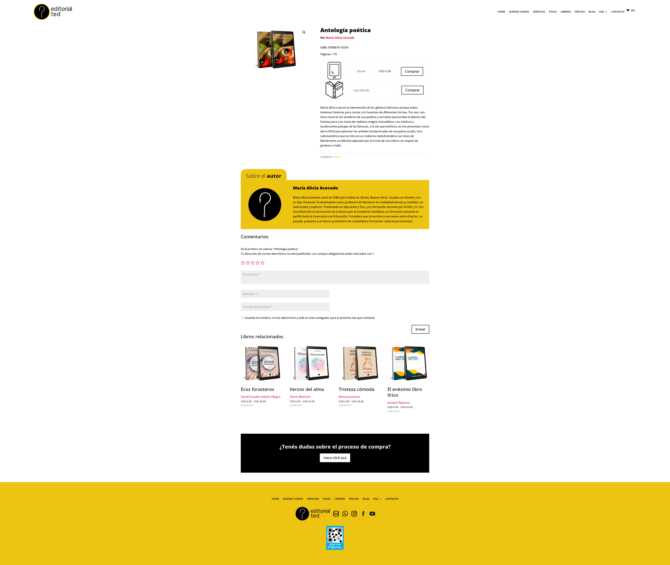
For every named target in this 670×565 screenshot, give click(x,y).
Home (501, 11)
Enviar (420, 329)
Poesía (337, 156)
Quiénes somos (519, 11)
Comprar (412, 90)
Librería (565, 11)
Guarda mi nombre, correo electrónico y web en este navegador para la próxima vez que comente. (310, 318)
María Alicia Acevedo (340, 38)
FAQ (601, 11)
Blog (592, 11)
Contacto (617, 11)
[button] (304, 32)
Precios (580, 11)
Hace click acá (335, 457)
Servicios (539, 11)
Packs (553, 11)
